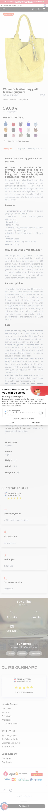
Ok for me (36, 423)
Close (12, 423)
